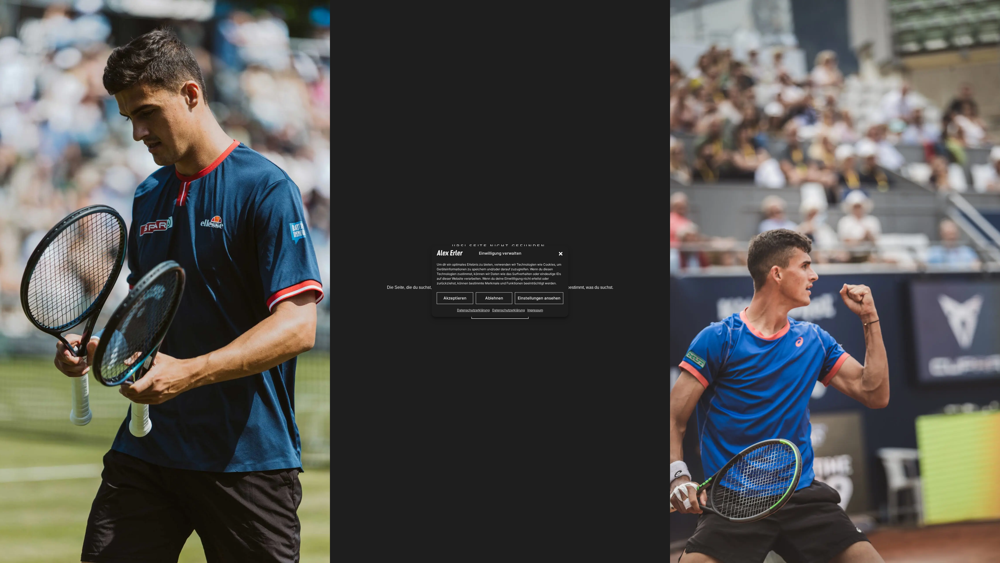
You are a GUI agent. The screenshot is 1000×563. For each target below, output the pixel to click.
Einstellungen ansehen (539, 298)
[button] (560, 253)
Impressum (535, 310)
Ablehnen (494, 298)
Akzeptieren (454, 298)
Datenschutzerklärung (473, 310)
